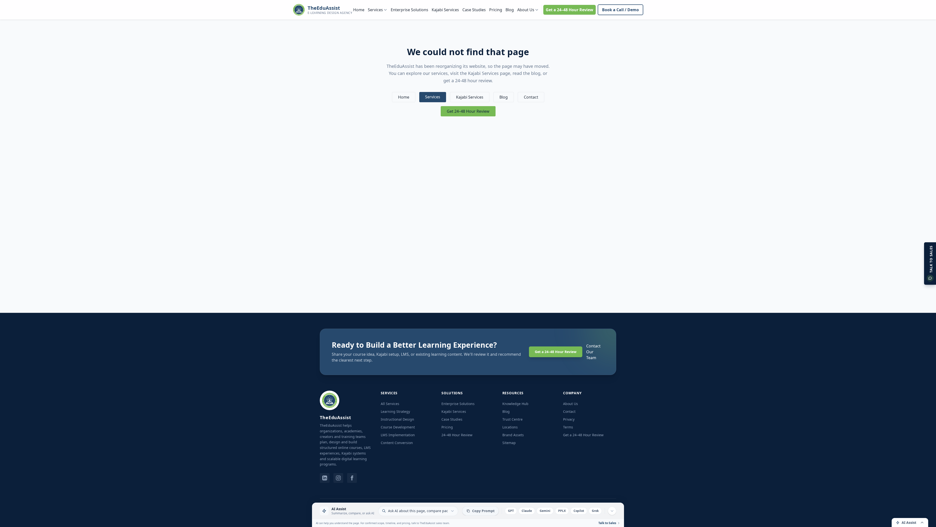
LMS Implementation (398, 435)
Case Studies (474, 9)
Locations (510, 427)
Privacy (569, 419)
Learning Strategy (395, 411)
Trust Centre (512, 419)
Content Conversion (397, 442)
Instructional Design (397, 419)
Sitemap (509, 442)
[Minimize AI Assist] (612, 511)
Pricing (495, 9)
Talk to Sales (607, 523)
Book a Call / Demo (620, 9)
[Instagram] (338, 478)
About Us (525, 9)
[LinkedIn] (325, 478)
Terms (568, 427)
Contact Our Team (593, 351)
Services (375, 9)
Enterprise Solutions (409, 9)
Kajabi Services (445, 9)
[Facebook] (352, 478)
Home (358, 9)
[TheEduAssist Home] (329, 400)
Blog (510, 9)
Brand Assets (513, 435)
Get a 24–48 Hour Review (569, 9)
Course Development (398, 427)
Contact (531, 97)
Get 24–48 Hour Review (468, 111)
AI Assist (909, 522)
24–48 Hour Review (456, 435)
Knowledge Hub (515, 403)
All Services (390, 403)
